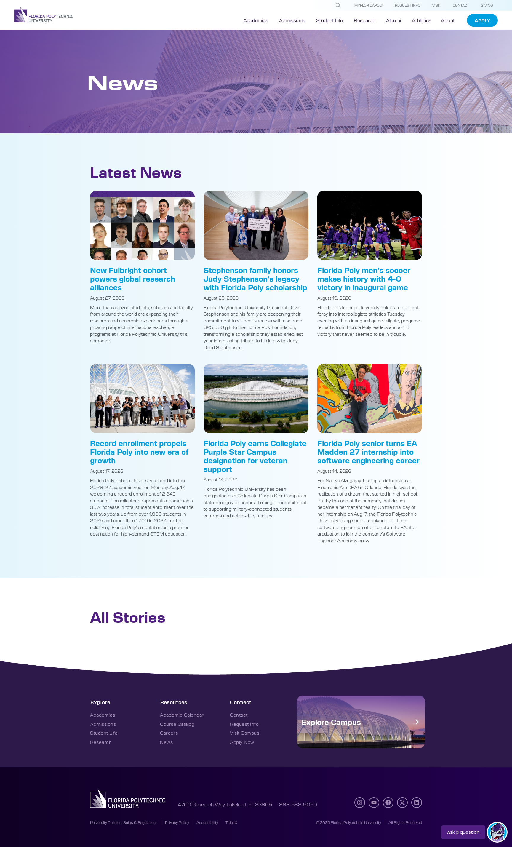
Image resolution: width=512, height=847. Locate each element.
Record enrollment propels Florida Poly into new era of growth (139, 451)
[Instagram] (359, 802)
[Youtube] (374, 802)
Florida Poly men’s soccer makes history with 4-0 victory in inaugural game (363, 278)
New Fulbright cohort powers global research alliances (132, 278)
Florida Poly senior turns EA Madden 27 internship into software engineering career (368, 451)
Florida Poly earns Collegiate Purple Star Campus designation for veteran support (255, 455)
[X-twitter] (402, 802)
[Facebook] (388, 802)
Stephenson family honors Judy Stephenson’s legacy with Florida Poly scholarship (255, 278)
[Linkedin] (416, 802)
